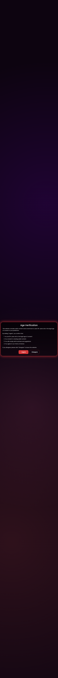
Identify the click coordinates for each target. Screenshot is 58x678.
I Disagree (34, 352)
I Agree (23, 352)
